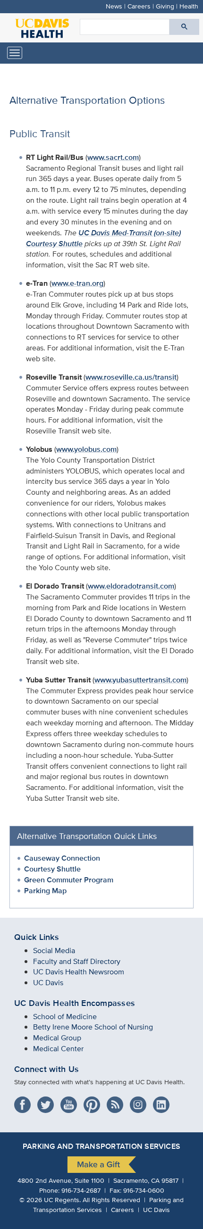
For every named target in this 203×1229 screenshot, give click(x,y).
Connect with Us (46, 1069)
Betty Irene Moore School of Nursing (93, 1026)
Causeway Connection (62, 858)
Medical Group (57, 1037)
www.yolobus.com (86, 449)
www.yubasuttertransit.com (140, 679)
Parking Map (45, 890)
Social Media (54, 950)
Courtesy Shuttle (52, 869)
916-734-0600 (143, 1190)
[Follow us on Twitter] (48, 1101)
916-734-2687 (81, 1190)
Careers (139, 6)
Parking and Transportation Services (101, 1146)
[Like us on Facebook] (24, 1101)
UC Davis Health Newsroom (78, 971)
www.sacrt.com (113, 157)
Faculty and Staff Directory (76, 961)
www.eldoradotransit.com (131, 586)
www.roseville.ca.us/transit (131, 377)
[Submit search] (184, 27)
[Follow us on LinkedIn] (163, 1101)
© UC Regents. (50, 1199)
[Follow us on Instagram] (140, 1101)
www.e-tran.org (77, 283)
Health (188, 6)
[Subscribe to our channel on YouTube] (71, 1101)
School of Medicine (65, 1016)
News (114, 6)
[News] (117, 1101)
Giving (165, 6)
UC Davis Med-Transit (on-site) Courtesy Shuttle (103, 238)
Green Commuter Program (68, 879)
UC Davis (48, 982)
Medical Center (58, 1048)
